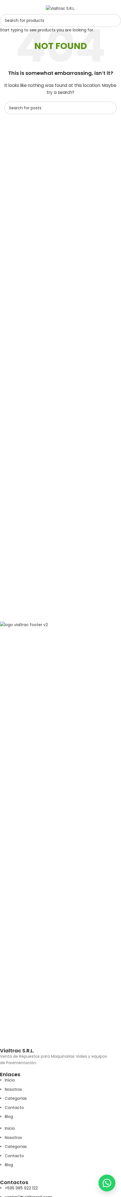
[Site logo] (60, 8)
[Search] (114, 8)
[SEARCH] (114, 20)
